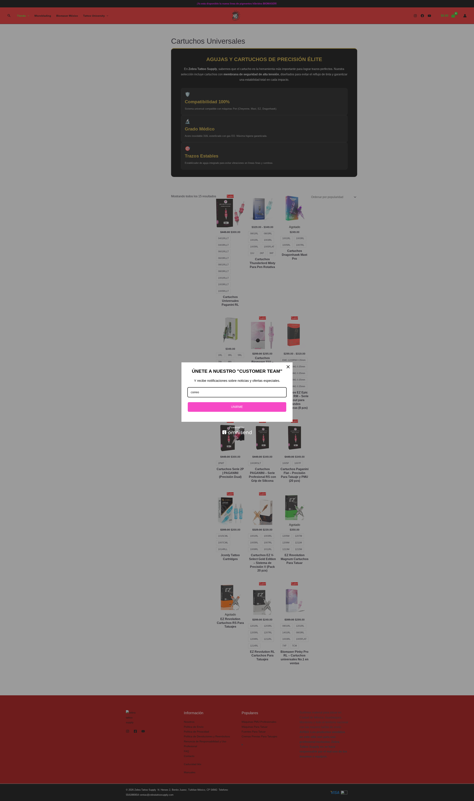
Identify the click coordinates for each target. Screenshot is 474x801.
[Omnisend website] (237, 430)
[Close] (288, 366)
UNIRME (237, 406)
